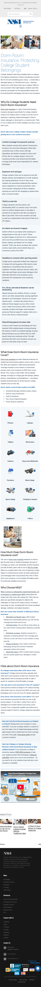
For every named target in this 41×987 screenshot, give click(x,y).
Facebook (6, 921)
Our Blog (6, 887)
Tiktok (5, 924)
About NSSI (6, 890)
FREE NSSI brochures (22, 752)
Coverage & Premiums (10, 902)
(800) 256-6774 (11, 954)
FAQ (4, 912)
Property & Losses (8, 904)
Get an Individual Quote (10, 899)
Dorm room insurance (8, 109)
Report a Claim (7, 910)
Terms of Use (23, 980)
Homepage (6, 879)
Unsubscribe (21, 982)
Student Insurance (8, 882)
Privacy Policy (13, 980)
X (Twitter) (6, 927)
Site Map (31, 980)
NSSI (23, 594)
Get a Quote (7, 8)
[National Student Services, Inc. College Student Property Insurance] (20, 20)
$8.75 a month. (33, 568)
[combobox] (20, 14)
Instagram (6, 932)
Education (6, 884)
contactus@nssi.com (13, 958)
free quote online (24, 735)
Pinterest (6, 935)
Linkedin (6, 937)
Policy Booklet (7, 907)
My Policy (17, 8)
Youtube (5, 929)
